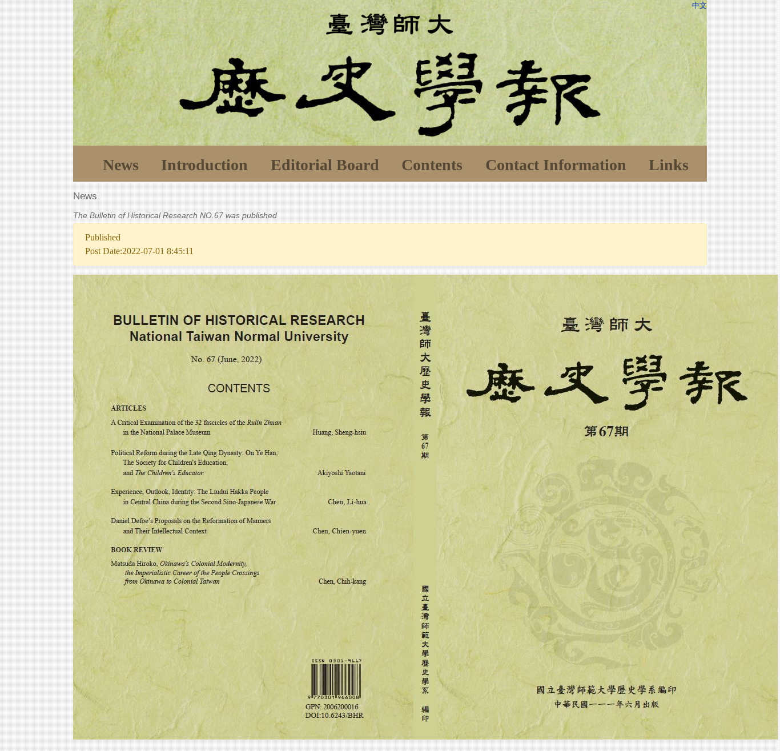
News (121, 165)
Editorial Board (325, 165)
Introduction (204, 165)
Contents (432, 165)
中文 (699, 5)
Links (669, 165)
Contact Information (555, 165)
